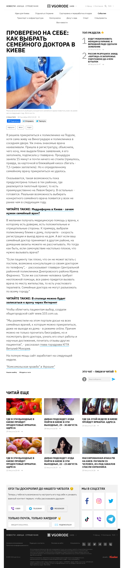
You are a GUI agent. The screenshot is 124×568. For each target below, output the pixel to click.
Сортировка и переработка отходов (75, 13)
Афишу (89, 6)
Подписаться (65, 525)
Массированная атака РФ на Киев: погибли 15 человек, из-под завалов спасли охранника (98, 462)
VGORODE (59, 535)
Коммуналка (55, 18)
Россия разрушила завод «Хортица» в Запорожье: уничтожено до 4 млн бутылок (103, 57)
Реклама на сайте (57, 543)
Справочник (32, 6)
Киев (72, 535)
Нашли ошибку (11, 372)
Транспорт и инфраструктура (30, 18)
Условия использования (14, 543)
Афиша (20, 6)
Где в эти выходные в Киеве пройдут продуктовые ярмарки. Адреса (21, 423)
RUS (109, 6)
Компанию (99, 6)
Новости (11, 6)
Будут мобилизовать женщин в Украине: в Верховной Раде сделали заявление (102, 43)
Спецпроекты (101, 18)
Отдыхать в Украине (44, 13)
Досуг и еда (72, 18)
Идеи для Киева (22, 13)
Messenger (59, 508)
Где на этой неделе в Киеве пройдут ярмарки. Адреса (99, 420)
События (102, 13)
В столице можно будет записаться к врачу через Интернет (35, 300)
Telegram (37, 508)
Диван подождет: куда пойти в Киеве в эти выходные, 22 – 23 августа (60, 461)
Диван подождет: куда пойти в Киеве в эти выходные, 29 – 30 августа (60, 422)
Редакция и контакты (37, 543)
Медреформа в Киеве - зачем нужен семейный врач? (40, 211)
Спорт (86, 18)
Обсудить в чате (25, 372)
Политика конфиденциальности (17, 545)
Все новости (62, 22)
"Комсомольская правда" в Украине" (30, 366)
